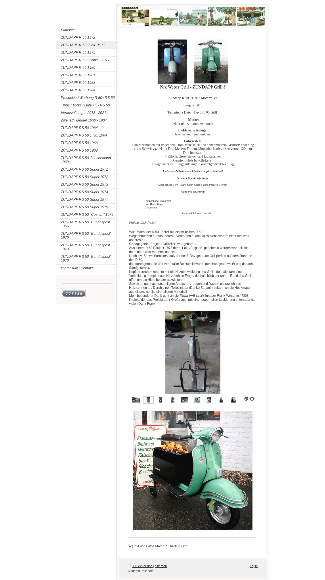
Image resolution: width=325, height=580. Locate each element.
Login (254, 566)
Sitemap (161, 566)
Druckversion (142, 566)
